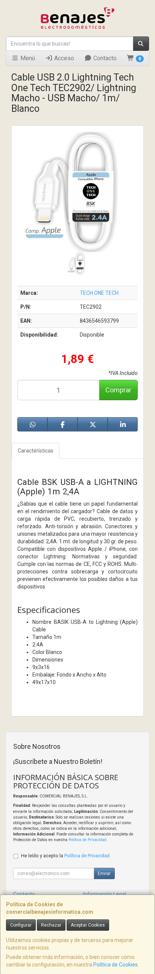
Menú (27, 58)
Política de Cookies (115, 965)
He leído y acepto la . (66, 855)
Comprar (118, 390)
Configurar (21, 925)
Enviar (104, 873)
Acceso (63, 58)
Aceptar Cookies (88, 925)
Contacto (104, 58)
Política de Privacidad (87, 840)
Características (35, 451)
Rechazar (51, 925)
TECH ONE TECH (99, 293)
